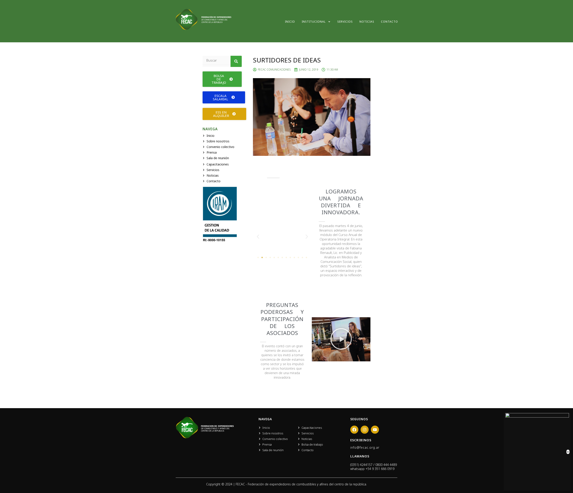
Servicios (345, 22)
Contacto (389, 22)
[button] (258, 236)
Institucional (314, 22)
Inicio (290, 22)
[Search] (236, 61)
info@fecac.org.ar (364, 447)
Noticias (366, 22)
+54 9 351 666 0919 (380, 469)
